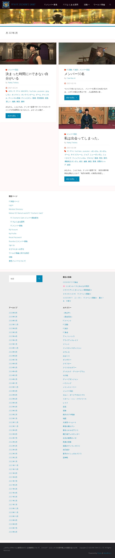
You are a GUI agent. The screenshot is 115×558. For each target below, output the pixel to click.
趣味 (22, 101)
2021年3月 (13, 497)
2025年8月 (13, 328)
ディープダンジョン (70, 379)
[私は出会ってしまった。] (87, 118)
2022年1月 (13, 461)
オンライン (16, 94)
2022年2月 (13, 457)
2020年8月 (13, 524)
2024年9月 (13, 352)
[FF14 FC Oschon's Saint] (6, 4)
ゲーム (38, 94)
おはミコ (66, 356)
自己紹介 (66, 450)
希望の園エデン (69, 426)
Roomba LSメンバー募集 (18, 241)
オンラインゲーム (28, 94)
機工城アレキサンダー (71, 434)
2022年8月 (13, 434)
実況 (101, 158)
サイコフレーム (77, 154)
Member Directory (16, 209)
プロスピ (90, 158)
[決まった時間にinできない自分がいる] (28, 53)
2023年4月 (13, 407)
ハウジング (67, 383)
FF (14, 91)
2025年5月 (13, 332)
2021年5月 (13, 489)
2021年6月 (13, 485)
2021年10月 (13, 469)
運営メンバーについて (17, 261)
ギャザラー (67, 360)
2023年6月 (13, 399)
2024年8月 (13, 356)
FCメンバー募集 (17, 225)
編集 (13, 101)
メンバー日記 (13, 70)
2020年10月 (13, 516)
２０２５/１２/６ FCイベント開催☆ (77, 294)
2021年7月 (13, 481)
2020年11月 (13, 512)
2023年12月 (13, 387)
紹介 (81, 161)
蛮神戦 (65, 457)
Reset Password (15, 237)
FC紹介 (75, 70)
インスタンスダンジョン (72, 348)
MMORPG (24, 91)
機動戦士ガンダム (71, 161)
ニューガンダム (96, 154)
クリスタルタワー (69, 367)
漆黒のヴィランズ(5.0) (71, 446)
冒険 (64, 410)
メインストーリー (69, 387)
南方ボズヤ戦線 (69, 414)
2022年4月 (13, 450)
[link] (110, 4)
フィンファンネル (79, 158)
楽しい (8, 101)
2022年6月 (13, 442)
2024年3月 (13, 375)
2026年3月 (13, 320)
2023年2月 (13, 414)
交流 (64, 407)
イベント (66, 344)
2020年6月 (13, 532)
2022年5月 (13, 446)
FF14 (18, 91)
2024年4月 (13, 371)
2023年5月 (13, 403)
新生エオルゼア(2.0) (70, 430)
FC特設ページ (14, 201)
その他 (65, 375)
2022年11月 (13, 426)
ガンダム (103, 151)
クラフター (67, 363)
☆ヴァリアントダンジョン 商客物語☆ (77, 290)
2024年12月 (13, 348)
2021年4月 (13, 493)
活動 (10, 257)
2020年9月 (13, 520)
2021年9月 (13, 473)
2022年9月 (13, 430)
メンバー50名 (74, 74)
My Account (13, 229)
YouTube (32, 91)
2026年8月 (13, 313)
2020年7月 (13, 528)
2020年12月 (13, 508)
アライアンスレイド (70, 340)
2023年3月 (13, 410)
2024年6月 (13, 363)
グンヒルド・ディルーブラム (74, 371)
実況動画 (40, 98)
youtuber (40, 91)
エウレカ (66, 352)
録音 (69, 165)
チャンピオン (26, 98)
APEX (10, 91)
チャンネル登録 (14, 98)
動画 (34, 98)
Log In (11, 205)
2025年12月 (13, 324)
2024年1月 (13, 383)
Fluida (99, 553)
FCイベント (67, 320)
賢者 (94, 161)
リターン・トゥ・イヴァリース (74, 399)
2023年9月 (13, 391)
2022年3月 (13, 453)
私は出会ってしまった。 (82, 138)
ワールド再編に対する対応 (19, 253)
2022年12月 (13, 422)
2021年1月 (13, 504)
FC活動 (69, 70)
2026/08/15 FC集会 (70, 282)
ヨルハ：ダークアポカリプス (74, 395)
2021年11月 (13, 465)
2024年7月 (13, 360)
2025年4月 (13, 336)
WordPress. (108, 553)
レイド (65, 403)
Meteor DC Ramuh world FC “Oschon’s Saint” (26, 213)
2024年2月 (13, 379)
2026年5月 (13, 316)
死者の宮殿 (67, 442)
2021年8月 (13, 477)
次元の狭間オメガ (69, 438)
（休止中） (67, 313)
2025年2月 (13, 340)
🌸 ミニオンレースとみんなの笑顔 (76, 286)
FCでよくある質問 (17, 222)
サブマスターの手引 (16, 249)
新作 (105, 158)
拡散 (46, 98)
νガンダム (94, 151)
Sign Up (12, 245)
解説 (18, 101)
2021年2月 (13, 500)
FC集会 (65, 332)
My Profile (12, 233)
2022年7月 (13, 438)
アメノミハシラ (69, 336)
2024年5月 (13, 367)
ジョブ (86, 154)
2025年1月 (13, 344)
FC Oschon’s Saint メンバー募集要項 (24, 218)
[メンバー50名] (87, 53)
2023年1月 (13, 418)
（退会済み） (68, 316)
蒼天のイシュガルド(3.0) (72, 453)
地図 (64, 418)
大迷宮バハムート (69, 422)
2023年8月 (13, 395)
